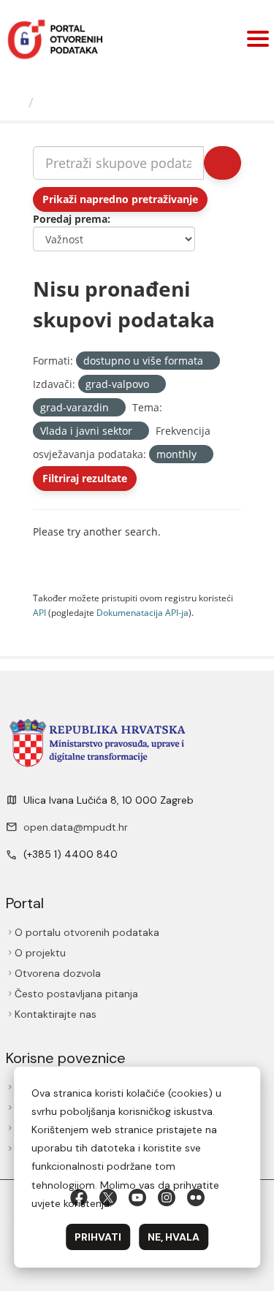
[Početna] (16, 102)
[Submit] (222, 163)
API (39, 612)
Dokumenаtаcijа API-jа (142, 612)
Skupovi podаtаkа (100, 102)
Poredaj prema (70, 219)
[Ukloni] (209, 361)
